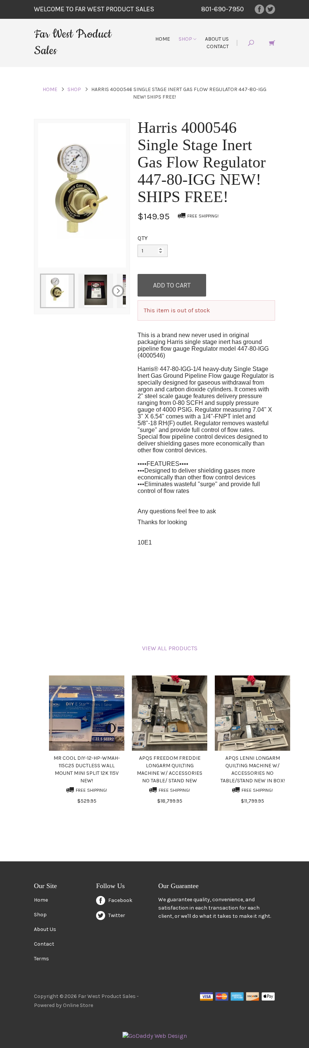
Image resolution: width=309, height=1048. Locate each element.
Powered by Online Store (63, 1005)
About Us (217, 39)
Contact (218, 46)
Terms (41, 958)
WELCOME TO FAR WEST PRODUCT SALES (94, 9)
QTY (143, 238)
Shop (186, 39)
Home (162, 39)
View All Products (169, 648)
